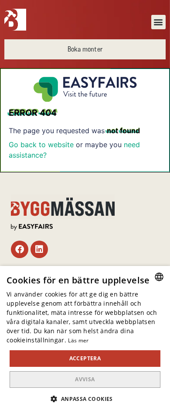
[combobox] (159, 277)
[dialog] (85, 340)
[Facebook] (19, 249)
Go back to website (41, 144)
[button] (158, 22)
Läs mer (78, 340)
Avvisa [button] (85, 379)
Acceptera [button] (85, 358)
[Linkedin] (39, 249)
